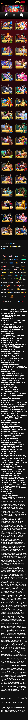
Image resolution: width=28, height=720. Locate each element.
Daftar (23, 2)
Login (17, 2)
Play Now (5, 28)
